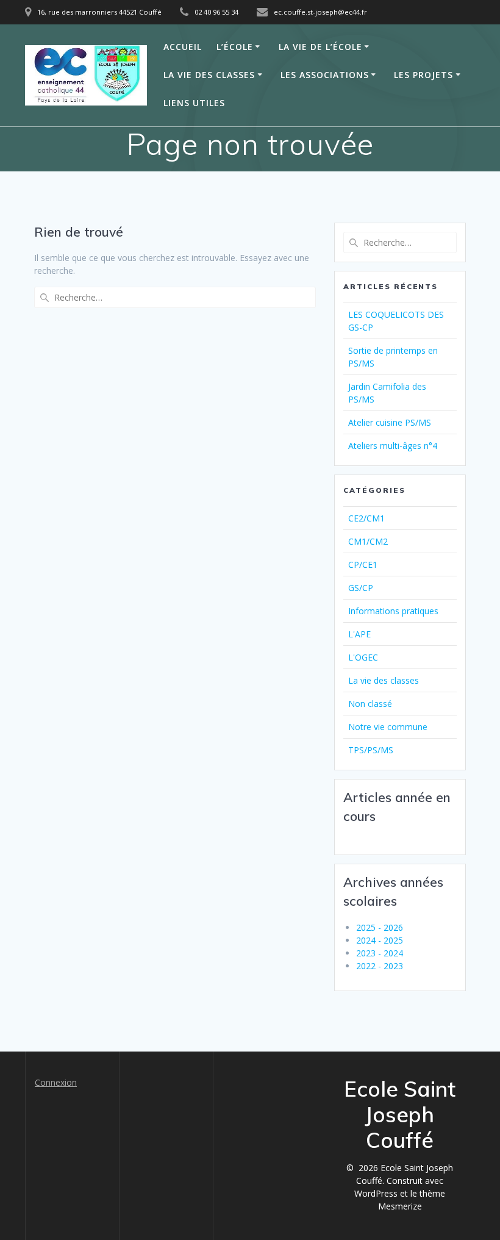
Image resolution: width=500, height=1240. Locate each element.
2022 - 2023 (379, 966)
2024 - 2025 (379, 940)
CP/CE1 (362, 564)
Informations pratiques (393, 611)
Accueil (182, 46)
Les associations (324, 75)
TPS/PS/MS (370, 750)
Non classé (370, 703)
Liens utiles (194, 103)
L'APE (359, 634)
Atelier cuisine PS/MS (389, 422)
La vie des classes (209, 75)
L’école (234, 46)
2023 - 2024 (379, 953)
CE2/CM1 (366, 518)
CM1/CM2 (368, 541)
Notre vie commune (387, 727)
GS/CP (360, 587)
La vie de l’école (320, 46)
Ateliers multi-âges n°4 (392, 445)
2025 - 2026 (379, 927)
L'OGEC (363, 657)
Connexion (56, 1082)
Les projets (423, 75)
